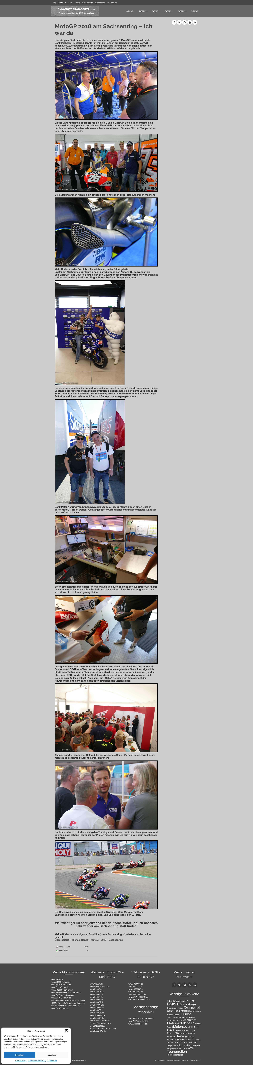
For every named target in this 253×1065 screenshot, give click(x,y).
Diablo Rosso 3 (174, 1014)
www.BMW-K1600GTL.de (139, 999)
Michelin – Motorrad (72, 43)
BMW (172, 1003)
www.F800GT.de (97, 1002)
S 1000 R (181, 1042)
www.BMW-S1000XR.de (100, 1020)
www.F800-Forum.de (60, 987)
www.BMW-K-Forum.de (61, 984)
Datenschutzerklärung (37, 1060)
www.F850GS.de (97, 1010)
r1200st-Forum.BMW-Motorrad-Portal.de (68, 1000)
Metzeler (174, 1022)
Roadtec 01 (187, 1039)
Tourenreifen (177, 1051)
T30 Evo (186, 1048)
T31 (192, 1048)
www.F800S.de (96, 989)
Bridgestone (186, 1003)
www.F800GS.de (97, 1007)
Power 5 (179, 1030)
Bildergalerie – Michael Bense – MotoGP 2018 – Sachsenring (89, 940)
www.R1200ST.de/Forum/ (62, 989)
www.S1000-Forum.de (60, 982)
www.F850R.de (96, 997)
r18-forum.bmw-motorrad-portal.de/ (66, 1005)
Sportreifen (185, 1045)
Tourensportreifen (175, 1054)
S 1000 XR (191, 1042)
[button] (66, 1031)
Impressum (52, 1060)
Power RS (172, 1033)
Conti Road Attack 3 (178, 1011)
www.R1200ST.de (135, 983)
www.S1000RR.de (97, 1015)
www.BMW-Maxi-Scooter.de (62, 995)
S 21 (174, 1042)
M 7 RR (186, 1020)
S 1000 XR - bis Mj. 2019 (100, 1023)
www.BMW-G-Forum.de (61, 997)
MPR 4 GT (193, 1026)
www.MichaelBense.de (137, 1023)
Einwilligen (19, 1054)
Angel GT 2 (191, 1001)
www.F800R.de (96, 994)
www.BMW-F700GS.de (99, 986)
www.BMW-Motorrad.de (138, 1021)
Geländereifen (173, 1017)
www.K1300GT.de (135, 991)
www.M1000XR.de (97, 1026)
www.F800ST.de (97, 991)
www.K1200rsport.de (137, 994)
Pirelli (171, 1029)
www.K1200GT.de (135, 989)
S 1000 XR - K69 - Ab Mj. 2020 (103, 1028)
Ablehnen (52, 1054)
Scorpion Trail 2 (172, 1045)
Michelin (188, 1022)
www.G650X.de (96, 983)
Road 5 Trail (190, 1037)
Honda (192, 1017)
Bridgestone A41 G (173, 1008)
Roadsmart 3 (174, 1039)
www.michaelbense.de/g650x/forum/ (66, 992)
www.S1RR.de (57, 979)
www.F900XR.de (97, 1004)
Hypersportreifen (174, 1020)
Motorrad (180, 1026)
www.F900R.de (96, 999)
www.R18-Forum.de (59, 1008)
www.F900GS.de (97, 1012)
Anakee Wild (181, 1001)
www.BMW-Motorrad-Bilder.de (141, 1018)
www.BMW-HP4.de (98, 1031)
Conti (181, 1008)
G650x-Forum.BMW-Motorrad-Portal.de (68, 1003)
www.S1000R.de (97, 1018)
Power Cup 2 (189, 1030)
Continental (192, 1007)
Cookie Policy (20, 1060)
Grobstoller (184, 1017)
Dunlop (186, 1013)
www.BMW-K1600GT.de (138, 997)
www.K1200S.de (135, 986)
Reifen (180, 1035)
